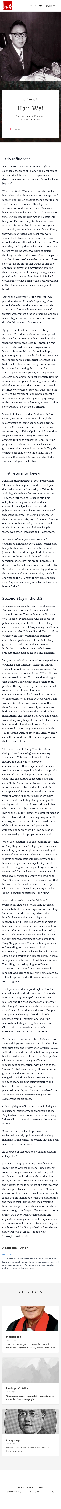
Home (21, 1487)
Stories (39, 1487)
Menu (49, 5)
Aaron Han (7, 1253)
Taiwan (16, 129)
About (30, 1487)
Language (34, 5)
